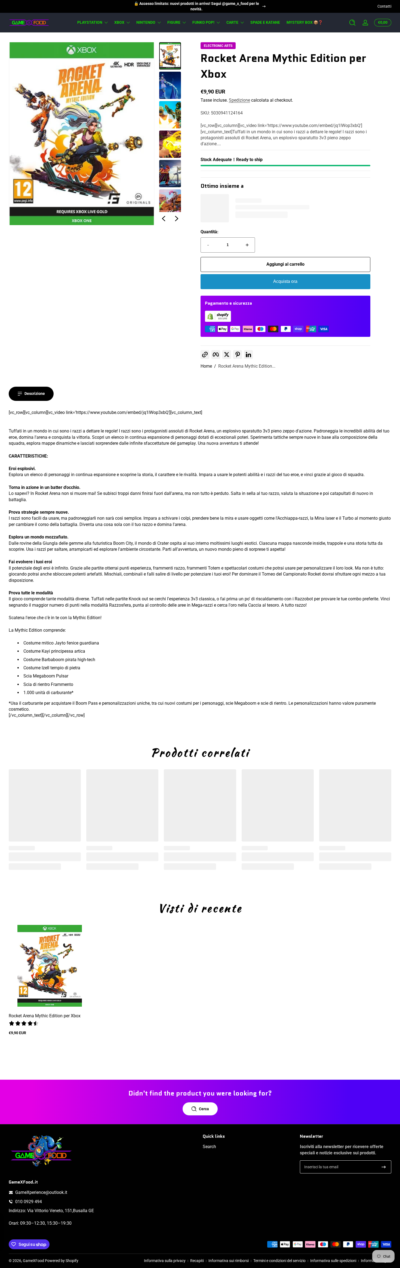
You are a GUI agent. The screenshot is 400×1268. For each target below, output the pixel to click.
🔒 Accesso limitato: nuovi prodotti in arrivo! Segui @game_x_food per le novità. (196, 6)
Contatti (384, 6)
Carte (232, 22)
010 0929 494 (28, 1201)
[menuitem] (248, 1147)
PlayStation (89, 22)
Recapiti (197, 1260)
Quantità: (210, 231)
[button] (352, 22)
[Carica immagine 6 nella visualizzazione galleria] (170, 203)
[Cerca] (352, 22)
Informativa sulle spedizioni (333, 1260)
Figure (173, 22)
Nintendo (145, 22)
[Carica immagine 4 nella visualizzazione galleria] (170, 144)
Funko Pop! (203, 22)
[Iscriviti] (383, 1166)
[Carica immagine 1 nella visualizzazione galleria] (170, 55)
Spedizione (239, 100)
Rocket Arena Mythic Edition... (246, 366)
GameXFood (33, 1260)
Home (206, 366)
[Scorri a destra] (176, 218)
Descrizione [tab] (34, 393)
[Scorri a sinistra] (163, 218)
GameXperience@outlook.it (41, 1192)
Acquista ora (285, 281)
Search (209, 1146)
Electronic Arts (218, 45)
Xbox (119, 22)
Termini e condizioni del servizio (279, 1260)
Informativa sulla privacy (165, 1260)
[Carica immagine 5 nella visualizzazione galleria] (170, 173)
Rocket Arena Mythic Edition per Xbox (45, 1015)
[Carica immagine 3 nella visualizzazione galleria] (170, 114)
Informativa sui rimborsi (228, 1260)
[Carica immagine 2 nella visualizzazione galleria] (170, 85)
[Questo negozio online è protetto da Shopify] (218, 320)
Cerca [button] (204, 1109)
